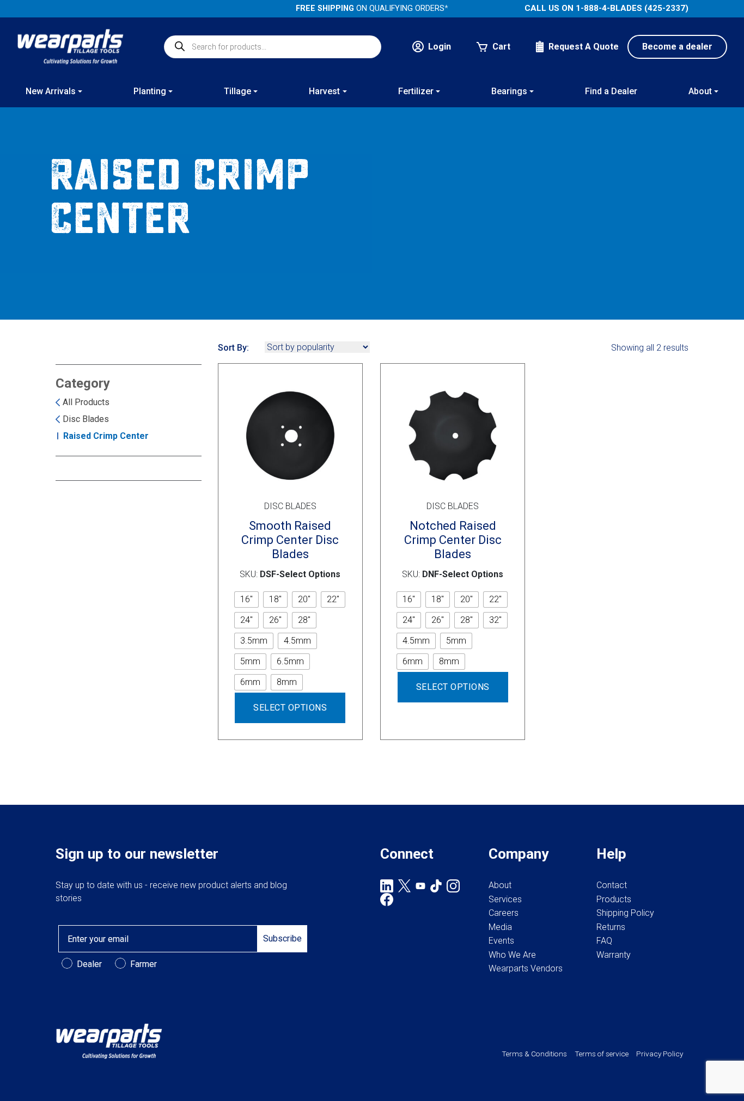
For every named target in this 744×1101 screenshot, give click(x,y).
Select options (290, 707)
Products (613, 899)
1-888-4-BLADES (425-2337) (632, 8)
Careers (504, 913)
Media (500, 927)
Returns (610, 927)
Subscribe (282, 938)
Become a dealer (677, 46)
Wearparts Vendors (526, 968)
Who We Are (512, 955)
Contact (611, 885)
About (500, 885)
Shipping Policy (625, 913)
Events (501, 940)
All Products (86, 402)
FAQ (604, 940)
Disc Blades (86, 419)
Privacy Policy (659, 1053)
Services (505, 899)
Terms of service (602, 1053)
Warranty (613, 955)
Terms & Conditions (534, 1053)
